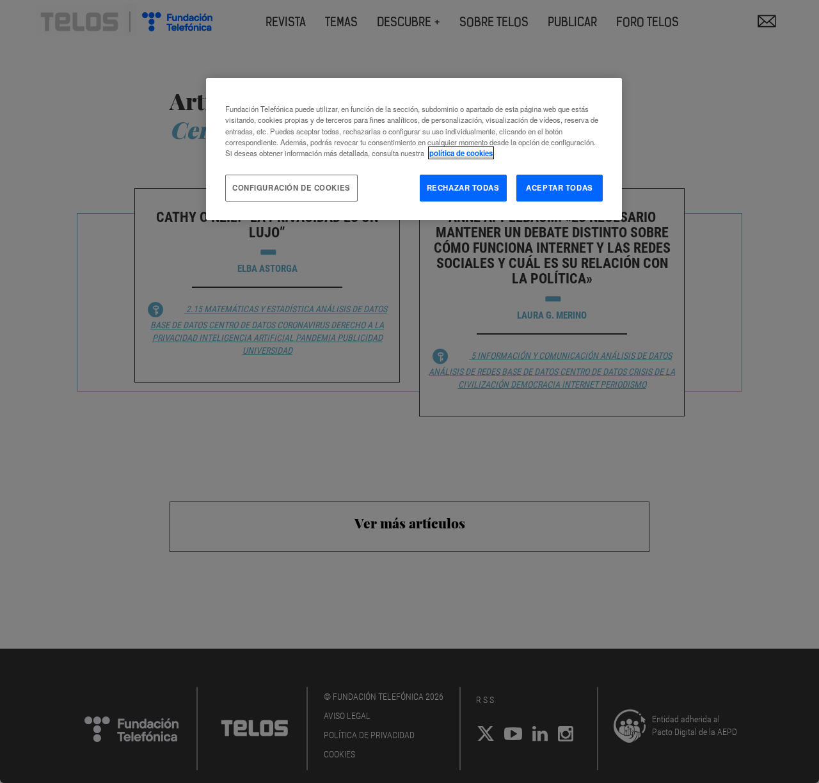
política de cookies (461, 153)
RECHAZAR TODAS (463, 187)
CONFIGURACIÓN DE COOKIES (291, 187)
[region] (414, 148)
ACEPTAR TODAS (559, 187)
